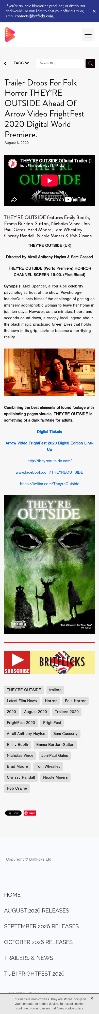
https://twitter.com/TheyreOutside (49, 484)
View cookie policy (70, 1008)
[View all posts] (5, 64)
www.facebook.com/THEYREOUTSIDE (49, 472)
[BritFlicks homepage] (41, 34)
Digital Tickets (49, 431)
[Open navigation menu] (88, 34)
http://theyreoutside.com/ (49, 461)
